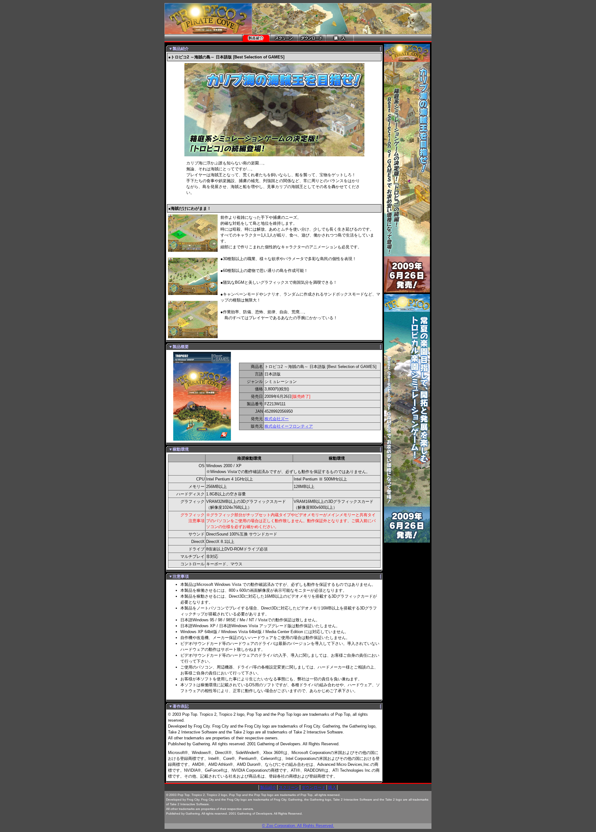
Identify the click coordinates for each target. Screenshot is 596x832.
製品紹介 (268, 787)
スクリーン (289, 787)
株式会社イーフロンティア (288, 426)
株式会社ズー (276, 418)
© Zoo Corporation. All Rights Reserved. (298, 825)
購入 (332, 787)
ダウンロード (313, 787)
